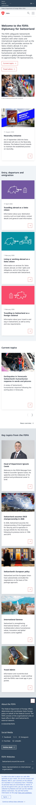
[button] (33, 701)
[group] (18, 381)
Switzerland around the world (13, 761)
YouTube (7, 741)
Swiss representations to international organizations (16, 768)
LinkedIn (18, 741)
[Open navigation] (33, 13)
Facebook (7, 737)
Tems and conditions (25, 793)
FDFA (8, 13)
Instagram (24, 737)
